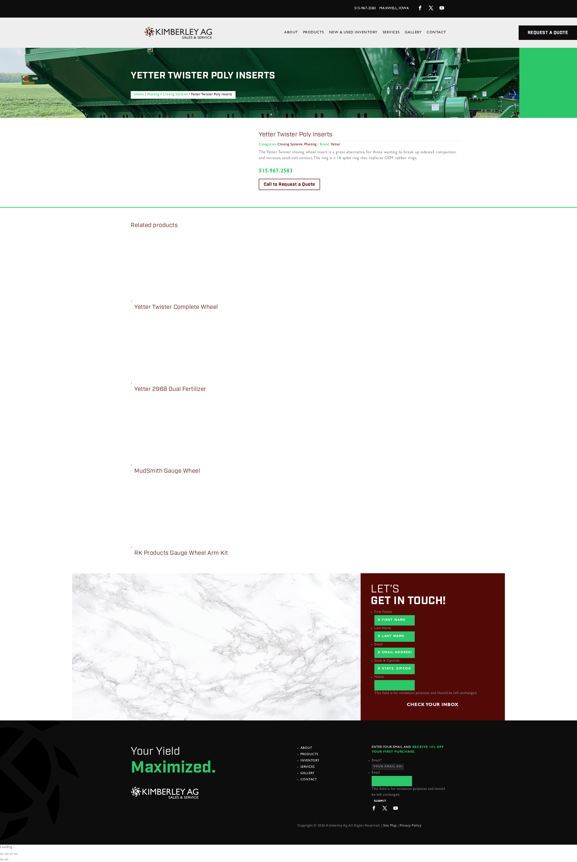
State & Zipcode (387, 661)
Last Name (382, 628)
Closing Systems (175, 94)
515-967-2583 (365, 8)
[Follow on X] (430, 7)
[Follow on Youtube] (441, 7)
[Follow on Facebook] (420, 7)
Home (139, 94)
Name (379, 677)
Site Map (390, 826)
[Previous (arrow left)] (2, 859)
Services (391, 32)
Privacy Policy (410, 826)
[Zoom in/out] (16, 854)
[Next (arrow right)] (6, 859)
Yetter (335, 145)
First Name (383, 612)
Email (378, 644)
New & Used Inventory (353, 32)
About (291, 32)
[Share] (6, 854)
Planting (153, 94)
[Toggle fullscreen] (11, 854)
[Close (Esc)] (2, 854)
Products (313, 32)
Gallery (413, 32)
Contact (436, 32)
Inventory (309, 760)
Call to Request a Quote (289, 184)
